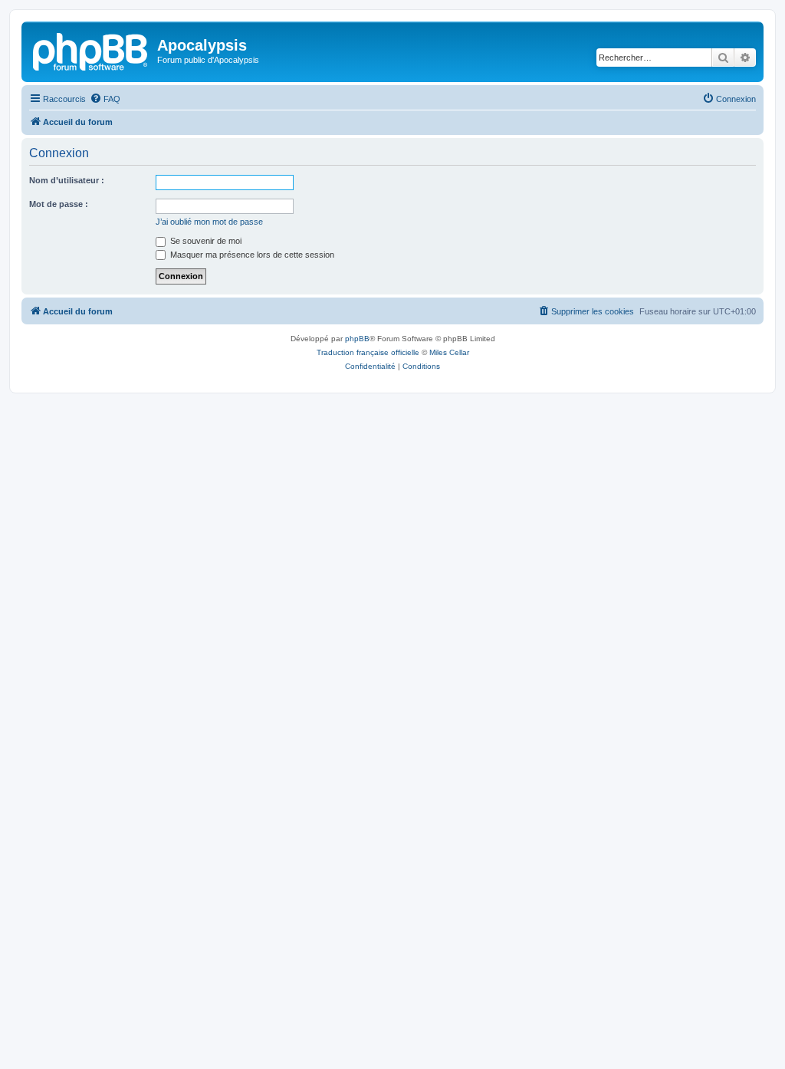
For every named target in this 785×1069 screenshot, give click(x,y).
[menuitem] (105, 99)
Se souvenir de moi (204, 240)
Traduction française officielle (368, 352)
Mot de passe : (58, 204)
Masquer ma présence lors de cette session (251, 254)
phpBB (357, 338)
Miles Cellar (449, 352)
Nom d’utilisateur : (66, 180)
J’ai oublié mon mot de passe (209, 221)
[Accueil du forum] (91, 49)
